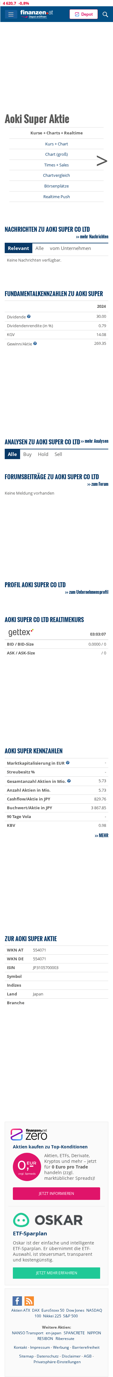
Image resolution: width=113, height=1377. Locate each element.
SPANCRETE (75, 1333)
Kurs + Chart (56, 144)
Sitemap (26, 1356)
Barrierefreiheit (86, 1347)
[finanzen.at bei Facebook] (17, 1301)
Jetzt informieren (56, 1193)
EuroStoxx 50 (52, 1310)
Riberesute (65, 1338)
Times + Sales (56, 165)
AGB (88, 1356)
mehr (103, 835)
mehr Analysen (96, 441)
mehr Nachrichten (94, 236)
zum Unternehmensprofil (88, 592)
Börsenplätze (56, 186)
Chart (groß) (56, 154)
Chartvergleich (56, 175)
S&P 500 (70, 1316)
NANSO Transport (28, 1333)
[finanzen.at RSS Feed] (29, 1301)
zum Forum (99, 484)
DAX (36, 1310)
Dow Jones (75, 1310)
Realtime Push (56, 196)
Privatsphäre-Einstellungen (57, 1361)
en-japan (54, 1333)
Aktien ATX (20, 1310)
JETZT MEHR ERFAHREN (56, 1273)
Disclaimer (71, 1356)
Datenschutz (48, 1356)
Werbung (61, 1347)
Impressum (40, 1347)
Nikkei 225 (52, 1316)
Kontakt (20, 1347)
